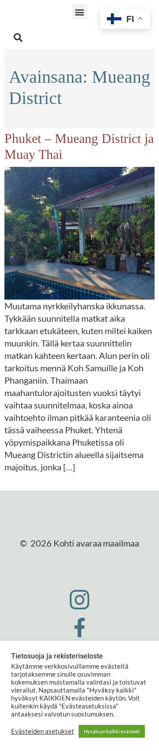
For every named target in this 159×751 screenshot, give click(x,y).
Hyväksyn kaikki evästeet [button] (112, 731)
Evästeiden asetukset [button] (42, 731)
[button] (79, 11)
